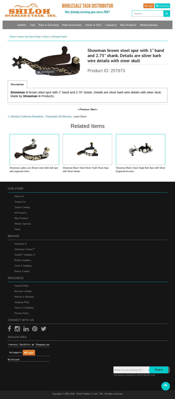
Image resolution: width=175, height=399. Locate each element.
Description (17, 84)
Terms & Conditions (24, 307)
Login (149, 6)
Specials (149, 25)
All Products (21, 212)
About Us (19, 196)
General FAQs (22, 286)
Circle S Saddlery (23, 265)
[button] (165, 386)
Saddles (21, 25)
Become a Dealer (23, 291)
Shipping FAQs (22, 302)
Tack (32, 25)
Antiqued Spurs (59, 36)
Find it (159, 369)
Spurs (46, 36)
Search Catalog (22, 207)
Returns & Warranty (24, 296)
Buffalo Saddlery (23, 260)
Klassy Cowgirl (22, 271)
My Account (13, 359)
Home (13, 36)
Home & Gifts (93, 25)
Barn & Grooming (49, 25)
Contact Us (20, 202)
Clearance (111, 25)
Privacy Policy (22, 313)
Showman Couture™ (25, 249)
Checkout (163, 6)
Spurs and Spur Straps (29, 36)
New (128, 25)
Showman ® (21, 244)
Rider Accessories (72, 25)
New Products (21, 218)
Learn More (79, 116)
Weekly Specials (23, 223)
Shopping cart (42, 344)
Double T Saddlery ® (25, 254)
